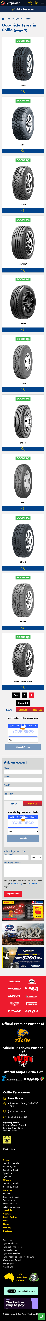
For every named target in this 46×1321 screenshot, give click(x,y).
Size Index (7, 1240)
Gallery (7, 1227)
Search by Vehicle (11, 1163)
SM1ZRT (23, 264)
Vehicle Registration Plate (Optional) (15, 852)
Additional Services (11, 1207)
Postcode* (8, 793)
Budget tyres (8, 1263)
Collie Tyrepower (25, 9)
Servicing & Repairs (11, 1197)
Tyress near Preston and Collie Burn (18, 1256)
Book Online (10, 1217)
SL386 (23, 145)
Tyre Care (7, 1173)
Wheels (7, 1180)
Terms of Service (33, 883)
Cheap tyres (8, 1266)
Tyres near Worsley (11, 1253)
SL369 (23, 85)
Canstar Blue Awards (12, 1260)
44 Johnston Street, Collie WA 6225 (23, 1105)
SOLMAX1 (23, 324)
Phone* (7, 776)
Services (7, 1190)
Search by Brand (10, 1170)
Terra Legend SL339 (23, 681)
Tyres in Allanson (10, 1243)
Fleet (5, 1220)
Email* (7, 785)
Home (7, 18)
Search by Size (9, 1166)
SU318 (23, 562)
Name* (7, 768)
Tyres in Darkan (10, 1250)
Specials (7, 1210)
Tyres (6, 1160)
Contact (7, 1213)
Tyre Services (9, 1200)
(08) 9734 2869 (16, 1111)
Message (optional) (12, 862)
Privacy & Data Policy (18, 1314)
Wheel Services (10, 1203)
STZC (23, 503)
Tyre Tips (7, 1176)
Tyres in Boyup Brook (12, 1246)
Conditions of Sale (34, 1314)
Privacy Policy (16, 883)
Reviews (7, 1231)
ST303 (23, 383)
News (6, 1224)
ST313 (23, 443)
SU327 (23, 622)
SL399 (23, 204)
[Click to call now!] (30, 3)
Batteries (6, 1193)
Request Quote (13, 893)
